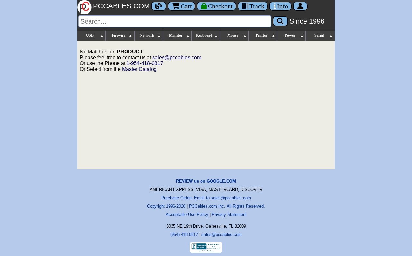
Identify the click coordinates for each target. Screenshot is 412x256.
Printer (261, 35)
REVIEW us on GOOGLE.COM (206, 181)
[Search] (280, 21)
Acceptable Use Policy (187, 214)
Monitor (176, 35)
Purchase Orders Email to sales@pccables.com (206, 197)
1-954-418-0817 (144, 63)
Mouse (232, 35)
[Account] (300, 6)
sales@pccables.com (176, 57)
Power (290, 35)
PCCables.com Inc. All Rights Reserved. (227, 206)
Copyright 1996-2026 (166, 206)
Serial (319, 35)
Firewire (118, 35)
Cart (186, 6)
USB (90, 35)
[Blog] (158, 6)
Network (147, 35)
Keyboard (204, 35)
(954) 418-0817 (184, 234)
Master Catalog (139, 69)
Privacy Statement (229, 214)
